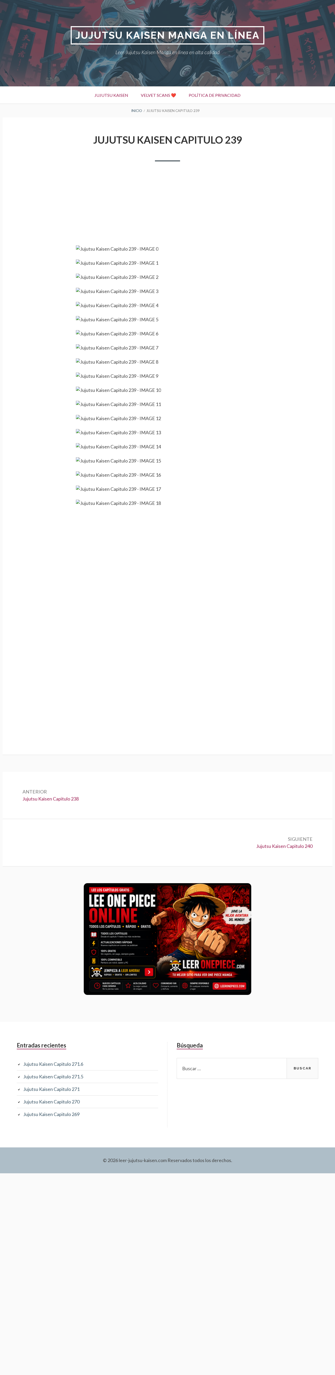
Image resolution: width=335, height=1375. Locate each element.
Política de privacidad (215, 95)
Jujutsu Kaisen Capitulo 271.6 (53, 1064)
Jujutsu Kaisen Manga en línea (167, 35)
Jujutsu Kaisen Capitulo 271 (51, 1089)
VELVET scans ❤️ (158, 95)
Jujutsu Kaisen (111, 95)
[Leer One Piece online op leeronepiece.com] (167, 993)
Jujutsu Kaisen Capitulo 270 (51, 1101)
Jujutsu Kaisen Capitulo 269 (51, 1114)
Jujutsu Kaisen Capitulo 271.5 (53, 1076)
